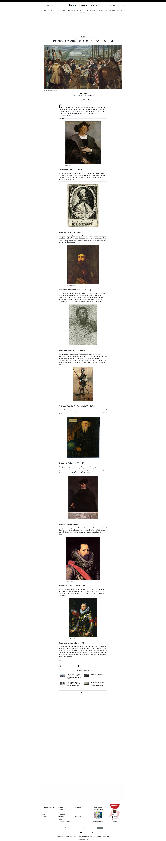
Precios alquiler (16, 0)
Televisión (94, 10)
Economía (55, 10)
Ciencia (68, 10)
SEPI (59, 811)
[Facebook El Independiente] (77, 832)
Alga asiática (59, 0)
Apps (76, 814)
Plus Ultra (60, 812)
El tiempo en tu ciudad (50, 5)
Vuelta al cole (54, 0)
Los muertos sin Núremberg (96, 674)
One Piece (69, 0)
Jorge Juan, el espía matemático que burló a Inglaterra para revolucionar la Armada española (97, 684)
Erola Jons (49, 0)
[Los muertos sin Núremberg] (86, 676)
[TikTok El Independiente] (92, 833)
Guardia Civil (60, 817)
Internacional (61, 10)
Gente (77, 10)
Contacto (76, 809)
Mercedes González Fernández (64, 821)
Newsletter (77, 812)
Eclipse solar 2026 (61, 809)
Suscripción (77, 811)
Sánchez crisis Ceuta (36, 0)
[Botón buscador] (124, 5)
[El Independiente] (83, 5)
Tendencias (88, 10)
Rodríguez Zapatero (62, 814)
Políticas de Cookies (97, 836)
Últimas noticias (9, 0)
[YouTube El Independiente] (81, 832)
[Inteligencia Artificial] (98, 818)
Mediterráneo (95, 528)
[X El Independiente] (73, 832)
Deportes (82, 10)
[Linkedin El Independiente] (88, 832)
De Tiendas (119, 10)
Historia (61, 660)
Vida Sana (100, 10)
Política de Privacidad (61, 836)
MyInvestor (64, 0)
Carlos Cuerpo (29, 0)
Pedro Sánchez (61, 816)
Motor (105, 10)
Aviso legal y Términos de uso (71, 836)
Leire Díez (60, 819)
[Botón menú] (42, 5)
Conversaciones (112, 10)
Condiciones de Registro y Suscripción (85, 836)
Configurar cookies (105, 836)
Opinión (45, 10)
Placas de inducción (75, 0)
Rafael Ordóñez (83, 93)
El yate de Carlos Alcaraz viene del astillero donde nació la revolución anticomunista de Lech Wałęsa (73, 676)
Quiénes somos (78, 816)
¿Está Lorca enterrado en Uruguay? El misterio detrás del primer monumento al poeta (73, 684)
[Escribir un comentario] (89, 100)
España (50, 10)
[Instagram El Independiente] (84, 832)
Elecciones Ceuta (44, 0)
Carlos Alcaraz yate (22, 0)
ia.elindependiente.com (98, 821)
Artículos (83, 12)
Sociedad (73, 10)
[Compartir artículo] (77, 100)
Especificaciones (78, 817)
